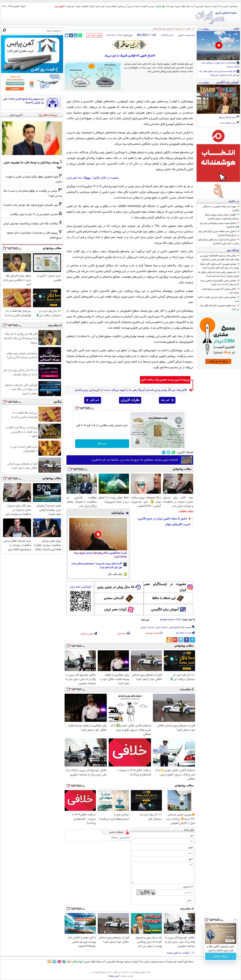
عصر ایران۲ (171, 961)
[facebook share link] (71, 35)
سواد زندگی (161, 6)
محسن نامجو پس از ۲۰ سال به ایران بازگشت (34, 214)
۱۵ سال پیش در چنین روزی (115, 587)
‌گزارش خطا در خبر (94, 35)
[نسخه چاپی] (138, 34)
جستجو (208, 6)
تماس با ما (224, 6)
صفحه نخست (190, 35)
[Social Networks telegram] (164, 452)
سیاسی (152, 6)
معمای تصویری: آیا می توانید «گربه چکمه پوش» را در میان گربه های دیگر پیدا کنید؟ (219, 266)
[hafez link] (130, 44)
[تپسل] (77, 408)
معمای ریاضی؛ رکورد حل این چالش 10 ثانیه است (218, 299)
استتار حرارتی (161, 627)
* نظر (190, 859)
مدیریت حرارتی (147, 627)
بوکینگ (114, 837)
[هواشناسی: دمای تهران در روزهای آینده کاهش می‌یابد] (218, 45)
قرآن (91, 6)
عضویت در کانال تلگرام (106, 178)
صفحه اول (234, 6)
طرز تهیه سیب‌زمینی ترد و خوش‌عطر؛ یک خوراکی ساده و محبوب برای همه (219, 73)
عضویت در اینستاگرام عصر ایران (165, 587)
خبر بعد (165, 400)
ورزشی (129, 6)
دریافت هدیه (220, 956)
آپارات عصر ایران (115, 609)
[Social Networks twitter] (169, 452)
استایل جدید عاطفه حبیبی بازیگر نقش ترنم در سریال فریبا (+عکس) (218, 233)
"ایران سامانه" (114, 976)
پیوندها (120, 961)
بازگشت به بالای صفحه (178, 953)
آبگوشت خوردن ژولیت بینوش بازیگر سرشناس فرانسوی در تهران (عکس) (222, 216)
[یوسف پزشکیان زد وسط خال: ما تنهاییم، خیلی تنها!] (32, 138)
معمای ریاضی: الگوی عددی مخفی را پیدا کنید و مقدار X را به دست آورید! (220, 282)
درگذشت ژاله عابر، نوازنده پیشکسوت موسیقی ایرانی (30, 223)
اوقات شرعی (180, 6)
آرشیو (215, 6)
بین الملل (121, 6)
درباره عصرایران (158, 961)
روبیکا (87, 178)
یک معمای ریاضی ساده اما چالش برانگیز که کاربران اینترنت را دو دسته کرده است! (218, 274)
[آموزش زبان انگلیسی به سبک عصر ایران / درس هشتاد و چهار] (218, 99)
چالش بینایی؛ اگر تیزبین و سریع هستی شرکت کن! (220, 290)
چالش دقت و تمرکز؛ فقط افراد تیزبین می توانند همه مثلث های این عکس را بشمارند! (219, 257)
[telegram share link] (76, 35)
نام (192, 835)
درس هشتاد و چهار (228, 117)
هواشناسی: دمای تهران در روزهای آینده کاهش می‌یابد (220, 64)
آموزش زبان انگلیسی (165, 609)
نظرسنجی (199, 6)
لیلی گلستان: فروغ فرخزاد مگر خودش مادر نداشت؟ (30, 205)
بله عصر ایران (73, 178)
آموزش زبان (59, 6)
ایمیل (190, 847)
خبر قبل (94, 400)
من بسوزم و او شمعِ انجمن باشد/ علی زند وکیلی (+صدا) (23, 100)
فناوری (180, 35)
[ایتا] (169, 639)
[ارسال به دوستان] (141, 34)
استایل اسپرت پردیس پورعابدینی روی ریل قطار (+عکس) (219, 225)
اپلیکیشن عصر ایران (80, 587)
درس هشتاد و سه (228, 123)
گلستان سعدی (114, 598)
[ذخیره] (144, 35)
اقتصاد (144, 6)
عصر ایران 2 (70, 6)
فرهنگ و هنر (111, 6)
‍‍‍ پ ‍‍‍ (151, 34)
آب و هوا (190, 6)
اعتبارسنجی (124, 837)
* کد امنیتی (188, 887)
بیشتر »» (204, 28)
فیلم (78, 6)
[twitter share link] (67, 35)
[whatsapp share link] (80, 35)
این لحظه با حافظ (163, 598)
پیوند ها (171, 6)
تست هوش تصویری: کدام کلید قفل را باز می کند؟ (219, 307)
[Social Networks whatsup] (173, 452)
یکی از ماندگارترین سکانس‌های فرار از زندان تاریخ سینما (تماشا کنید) (100, 555)
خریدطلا (102, 444)
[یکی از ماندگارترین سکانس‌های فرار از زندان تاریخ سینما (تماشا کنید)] (98, 534)
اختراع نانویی (174, 627)
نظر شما (189, 830)
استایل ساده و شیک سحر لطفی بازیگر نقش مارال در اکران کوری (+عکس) (218, 241)
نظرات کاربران (130, 400)
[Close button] (235, 920)
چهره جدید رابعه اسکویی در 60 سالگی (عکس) (221, 208)
